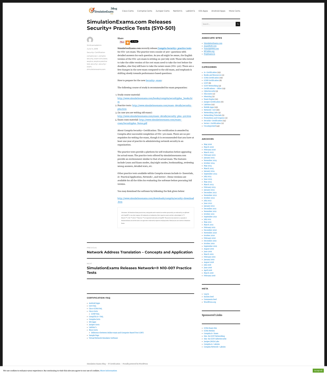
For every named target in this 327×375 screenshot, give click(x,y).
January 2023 (209, 190)
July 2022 (207, 201)
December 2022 (210, 193)
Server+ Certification (212, 123)
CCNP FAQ (95, 314)
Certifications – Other (213, 88)
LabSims (207, 104)
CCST (206, 83)
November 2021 (210, 211)
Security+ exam (154, 80)
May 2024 (208, 166)
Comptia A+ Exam (211, 333)
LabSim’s (190, 11)
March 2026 (209, 147)
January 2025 (209, 158)
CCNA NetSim (209, 331)
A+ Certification (210, 72)
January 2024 (209, 171)
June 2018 (208, 268)
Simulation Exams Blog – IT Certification (103, 364)
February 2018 (209, 276)
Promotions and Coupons (214, 118)
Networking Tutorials (212, 115)
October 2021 (209, 214)
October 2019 (209, 243)
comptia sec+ (92, 56)
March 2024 (209, 168)
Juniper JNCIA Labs (211, 341)
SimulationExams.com (213, 43)
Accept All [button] (318, 371)
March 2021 (208, 225)
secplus (90, 61)
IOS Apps (203, 11)
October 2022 (209, 198)
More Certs (234, 11)
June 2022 (208, 203)
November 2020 (210, 233)
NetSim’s (177, 11)
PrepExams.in (209, 54)
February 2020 (210, 238)
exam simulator (100, 59)
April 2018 (208, 270)
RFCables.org (209, 51)
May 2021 (208, 222)
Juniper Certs (163, 11)
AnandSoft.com (210, 46)
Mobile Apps (209, 107)
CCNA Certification (211, 78)
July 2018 (207, 265)
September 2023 (210, 174)
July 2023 (207, 176)
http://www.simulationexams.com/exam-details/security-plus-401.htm (154, 116)
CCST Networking (211, 86)
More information (108, 371)
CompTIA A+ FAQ (96, 317)
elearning (208, 96)
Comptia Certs (144, 11)
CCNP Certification (211, 80)
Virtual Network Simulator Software (103, 338)
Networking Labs (211, 113)
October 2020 (209, 235)
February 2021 (209, 227)
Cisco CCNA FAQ (95, 309)
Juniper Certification (212, 102)
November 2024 (210, 160)
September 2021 (210, 217)
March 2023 (209, 184)
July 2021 (207, 219)
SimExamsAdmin (94, 45)
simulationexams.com (96, 69)
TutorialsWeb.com (211, 49)
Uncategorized (210, 126)
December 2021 (210, 209)
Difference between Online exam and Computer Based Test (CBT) (117, 333)
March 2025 (209, 152)
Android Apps (218, 11)
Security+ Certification (96, 52)
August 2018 (209, 262)
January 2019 (209, 260)
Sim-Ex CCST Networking (214, 336)
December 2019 (210, 241)
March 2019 (209, 254)
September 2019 (210, 246)
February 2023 (209, 187)
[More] (127, 42)
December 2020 (210, 230)
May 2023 (208, 182)
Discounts (208, 94)
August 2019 (209, 249)
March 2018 (208, 273)
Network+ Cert (210, 110)
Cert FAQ (92, 306)
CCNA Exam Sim (210, 328)
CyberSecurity (209, 91)
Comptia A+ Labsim (212, 344)
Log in (206, 294)
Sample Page (94, 335)
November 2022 (210, 195)
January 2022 (209, 206)
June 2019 (208, 251)
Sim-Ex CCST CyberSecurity (215, 339)
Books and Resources (212, 75)
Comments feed (210, 299)
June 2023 (208, 179)
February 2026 (210, 150)
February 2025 (210, 155)
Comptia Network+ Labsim (215, 347)
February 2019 (209, 257)
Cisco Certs (128, 11)
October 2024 (209, 163)
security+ (94, 64)
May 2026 (208, 144)
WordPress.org (210, 302)
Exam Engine (209, 99)
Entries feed (209, 297)
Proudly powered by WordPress (135, 364)
